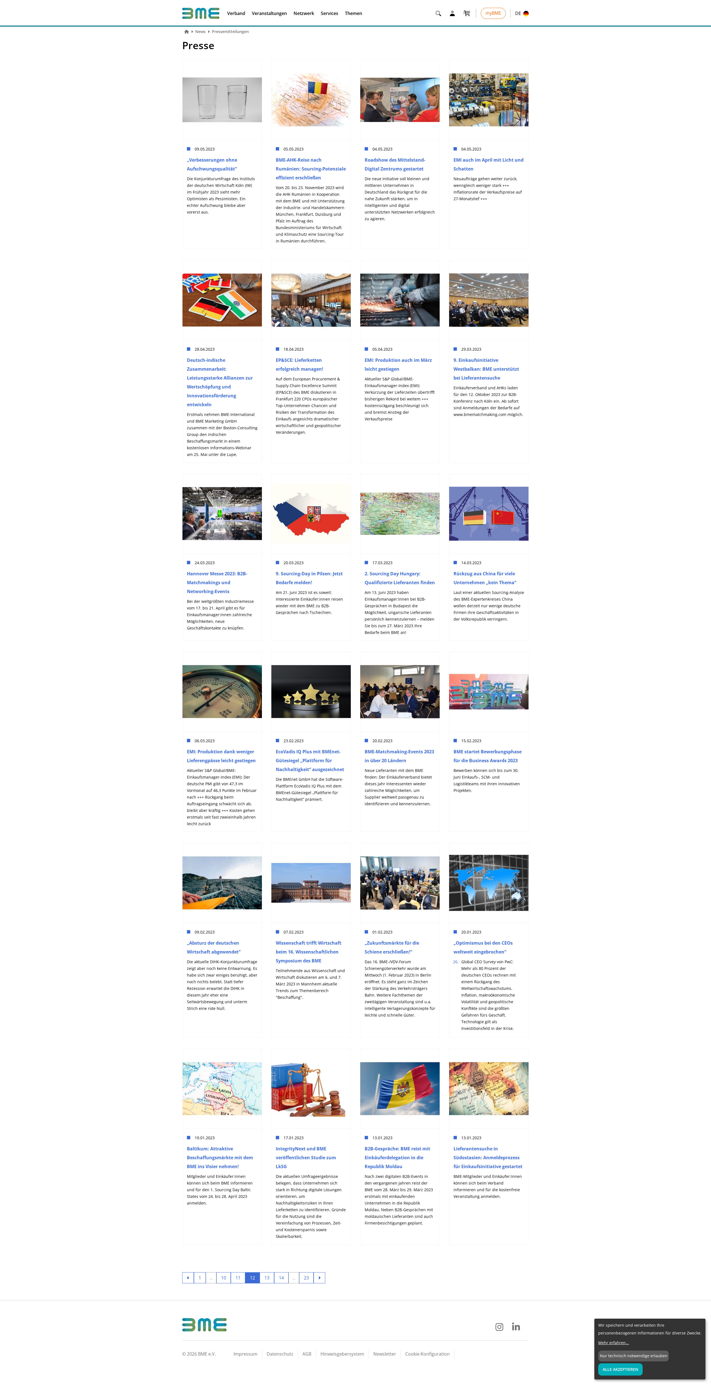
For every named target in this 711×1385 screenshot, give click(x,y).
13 (266, 1278)
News (200, 31)
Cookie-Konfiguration (427, 1354)
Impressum (245, 1354)
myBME (493, 13)
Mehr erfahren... (613, 1342)
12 (252, 1278)
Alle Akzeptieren (620, 1369)
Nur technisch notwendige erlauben (633, 1355)
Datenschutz (280, 1354)
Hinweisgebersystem (342, 1354)
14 (281, 1278)
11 (238, 1278)
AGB (306, 1354)
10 (223, 1278)
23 (306, 1278)
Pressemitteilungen (230, 31)
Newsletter (384, 1354)
